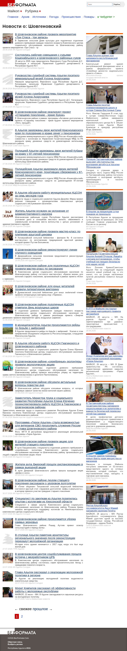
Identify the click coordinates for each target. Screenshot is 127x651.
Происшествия (71, 16)
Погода (54, 16)
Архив (25, 16)
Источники (39, 16)
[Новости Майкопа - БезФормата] (18, 4)
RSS (29, 648)
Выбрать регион (15, 644)
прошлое (40, 609)
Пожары (89, 16)
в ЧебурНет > (106, 16)
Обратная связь (15, 642)
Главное (13, 16)
